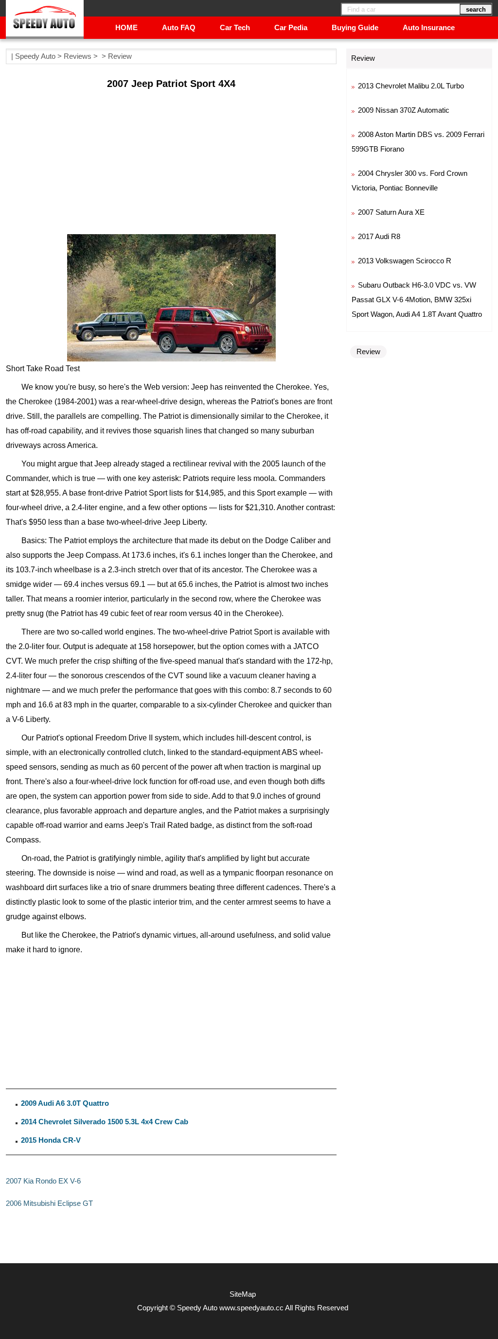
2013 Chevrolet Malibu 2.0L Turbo (411, 86)
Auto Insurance (429, 27)
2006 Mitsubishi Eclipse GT (49, 1203)
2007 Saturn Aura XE (391, 212)
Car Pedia (290, 27)
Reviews (77, 56)
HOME (126, 27)
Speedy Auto (35, 56)
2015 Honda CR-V (51, 1140)
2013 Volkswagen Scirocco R (404, 261)
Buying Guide (355, 27)
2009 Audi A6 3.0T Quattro (65, 1103)
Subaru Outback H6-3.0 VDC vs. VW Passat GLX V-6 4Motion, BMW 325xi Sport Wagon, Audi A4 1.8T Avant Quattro (417, 299)
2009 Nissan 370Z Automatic (403, 110)
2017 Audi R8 (379, 236)
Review (120, 56)
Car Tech (235, 27)
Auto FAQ (179, 27)
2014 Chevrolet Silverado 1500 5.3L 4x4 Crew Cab (104, 1121)
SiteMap (243, 1294)
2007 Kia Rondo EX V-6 (43, 1181)
